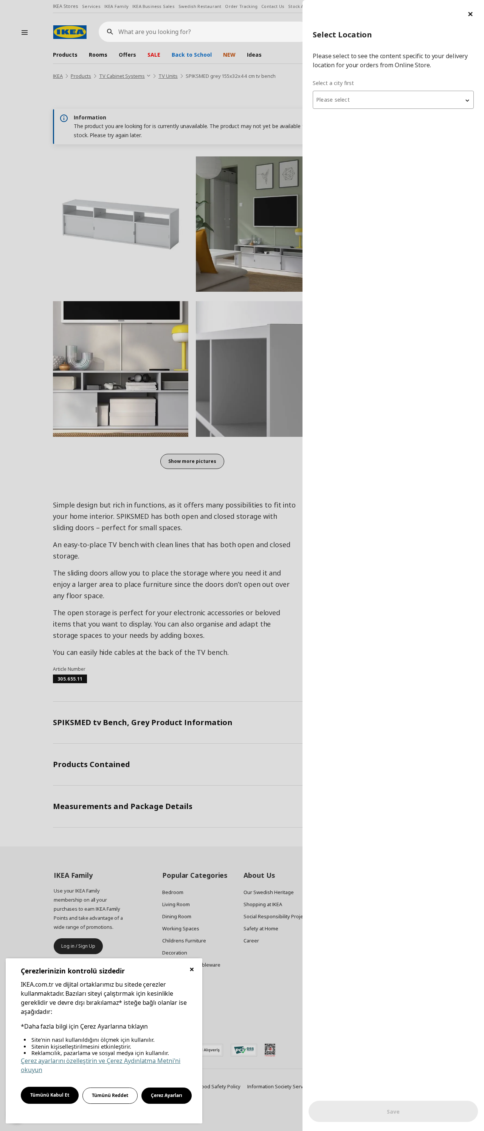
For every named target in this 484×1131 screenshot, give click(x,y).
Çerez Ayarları (166, 1095)
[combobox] (393, 100)
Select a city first (333, 83)
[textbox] (393, 99)
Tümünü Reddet (110, 1095)
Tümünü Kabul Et (49, 1095)
